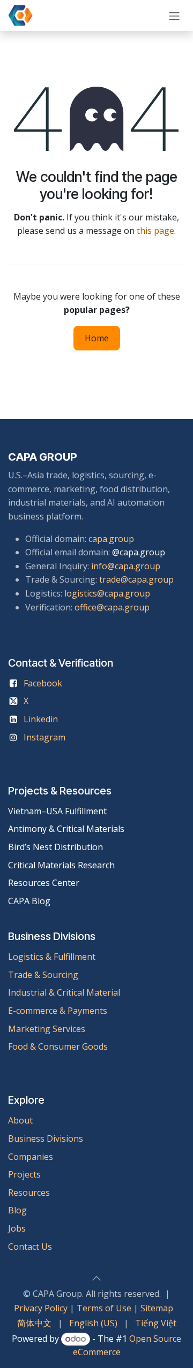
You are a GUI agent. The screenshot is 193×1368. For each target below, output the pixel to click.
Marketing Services (46, 1029)
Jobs (18, 1228)
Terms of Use (104, 1308)
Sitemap (156, 1308)
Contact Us (30, 1246)
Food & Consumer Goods (58, 1046)
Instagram (44, 737)
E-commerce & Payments (57, 1011)
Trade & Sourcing (43, 975)
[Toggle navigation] (174, 15)
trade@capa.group (136, 579)
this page (155, 230)
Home (97, 338)
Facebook (43, 683)
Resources (29, 1192)
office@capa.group (112, 607)
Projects (24, 1174)
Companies (30, 1157)
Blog (17, 1210)
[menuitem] (34, 1323)
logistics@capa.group (107, 593)
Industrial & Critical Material (64, 992)
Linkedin (41, 719)
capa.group (111, 539)
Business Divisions (45, 1138)
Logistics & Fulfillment (51, 956)
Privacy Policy (41, 1308)
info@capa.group (125, 566)
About (20, 1120)
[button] (96, 1278)
